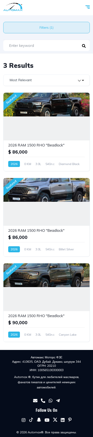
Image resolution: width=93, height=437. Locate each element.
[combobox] (46, 80)
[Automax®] (12, 7)
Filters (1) (46, 27)
